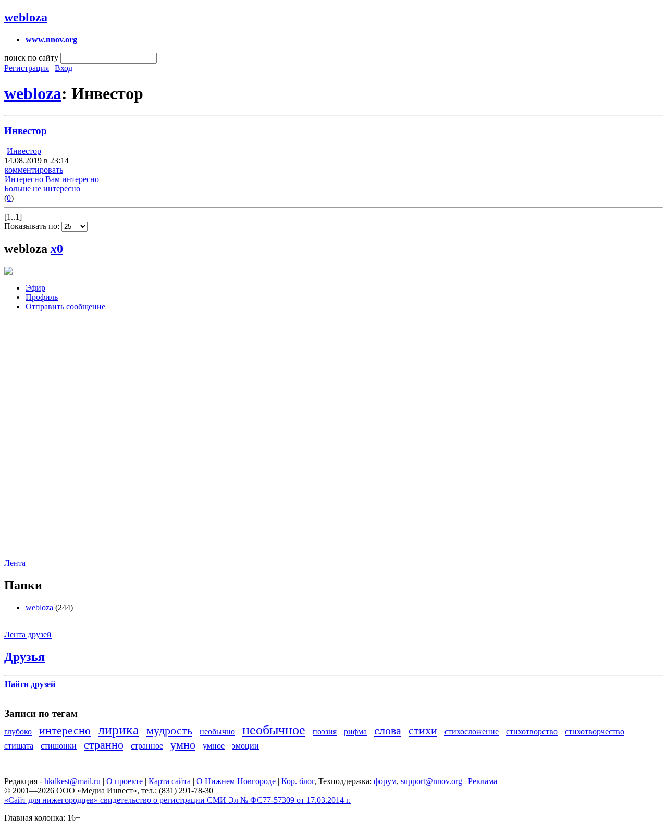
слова (387, 730)
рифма (355, 731)
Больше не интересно (42, 188)
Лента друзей (28, 634)
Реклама (482, 781)
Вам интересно (72, 179)
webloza (25, 17)
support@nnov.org (431, 781)
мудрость (169, 730)
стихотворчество (594, 731)
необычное (273, 730)
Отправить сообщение (65, 306)
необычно (217, 731)
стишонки (59, 745)
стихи (423, 730)
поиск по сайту (31, 57)
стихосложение (471, 731)
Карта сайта (170, 781)
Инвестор (25, 130)
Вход (63, 68)
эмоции (245, 745)
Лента (15, 563)
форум (385, 781)
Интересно (24, 179)
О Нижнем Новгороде (236, 781)
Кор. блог (297, 781)
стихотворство (532, 731)
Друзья (24, 657)
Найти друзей (30, 684)
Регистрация (26, 68)
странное (147, 745)
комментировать (34, 169)
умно (182, 744)
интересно (65, 730)
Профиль (42, 297)
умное (214, 745)
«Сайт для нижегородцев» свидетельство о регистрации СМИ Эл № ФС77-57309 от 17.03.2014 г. (177, 800)
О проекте (124, 781)
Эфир (35, 287)
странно (103, 744)
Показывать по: (32, 226)
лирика (118, 730)
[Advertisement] (66, 443)
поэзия (325, 731)
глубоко (18, 731)
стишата (18, 745)
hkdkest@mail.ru (72, 781)
